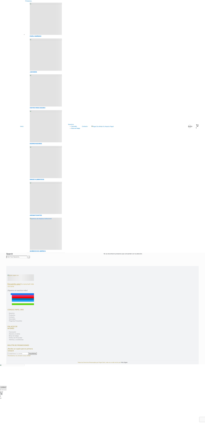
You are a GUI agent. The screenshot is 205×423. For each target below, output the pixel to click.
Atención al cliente (14, 334)
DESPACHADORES (36, 143)
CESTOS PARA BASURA (37, 108)
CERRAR (3, 387)
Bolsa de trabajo (14, 336)
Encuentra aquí (14, 284)
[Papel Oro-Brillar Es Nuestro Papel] (102, 126)
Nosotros (11, 313)
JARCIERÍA (33, 72)
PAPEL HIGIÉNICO (35, 36)
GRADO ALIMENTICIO (37, 179)
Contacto (12, 317)
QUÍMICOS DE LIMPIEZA (38, 251)
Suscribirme (32, 353)
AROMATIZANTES (36, 215)
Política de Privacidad (15, 338)
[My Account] (193, 126)
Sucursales (12, 319)
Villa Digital (124, 362)
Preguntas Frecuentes (15, 321)
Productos (12, 315)
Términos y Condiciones (16, 339)
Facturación (12, 332)
